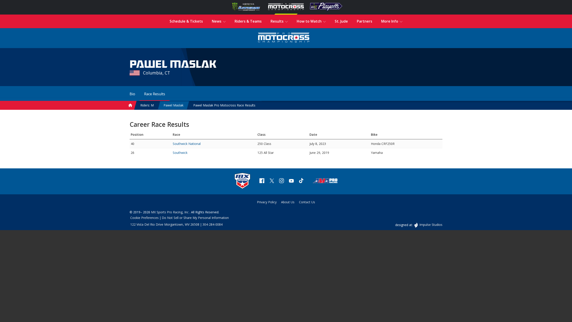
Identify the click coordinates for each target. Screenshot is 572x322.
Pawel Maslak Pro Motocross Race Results (224, 105)
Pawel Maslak (173, 105)
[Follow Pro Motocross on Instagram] (281, 181)
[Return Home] (284, 38)
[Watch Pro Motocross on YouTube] (291, 181)
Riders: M (147, 105)
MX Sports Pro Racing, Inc (170, 212)
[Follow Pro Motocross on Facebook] (262, 181)
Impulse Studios (430, 224)
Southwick (180, 152)
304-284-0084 (212, 224)
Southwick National (187, 144)
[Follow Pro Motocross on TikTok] (301, 181)
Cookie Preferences (144, 218)
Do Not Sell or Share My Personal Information (195, 218)
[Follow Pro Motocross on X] (272, 181)
